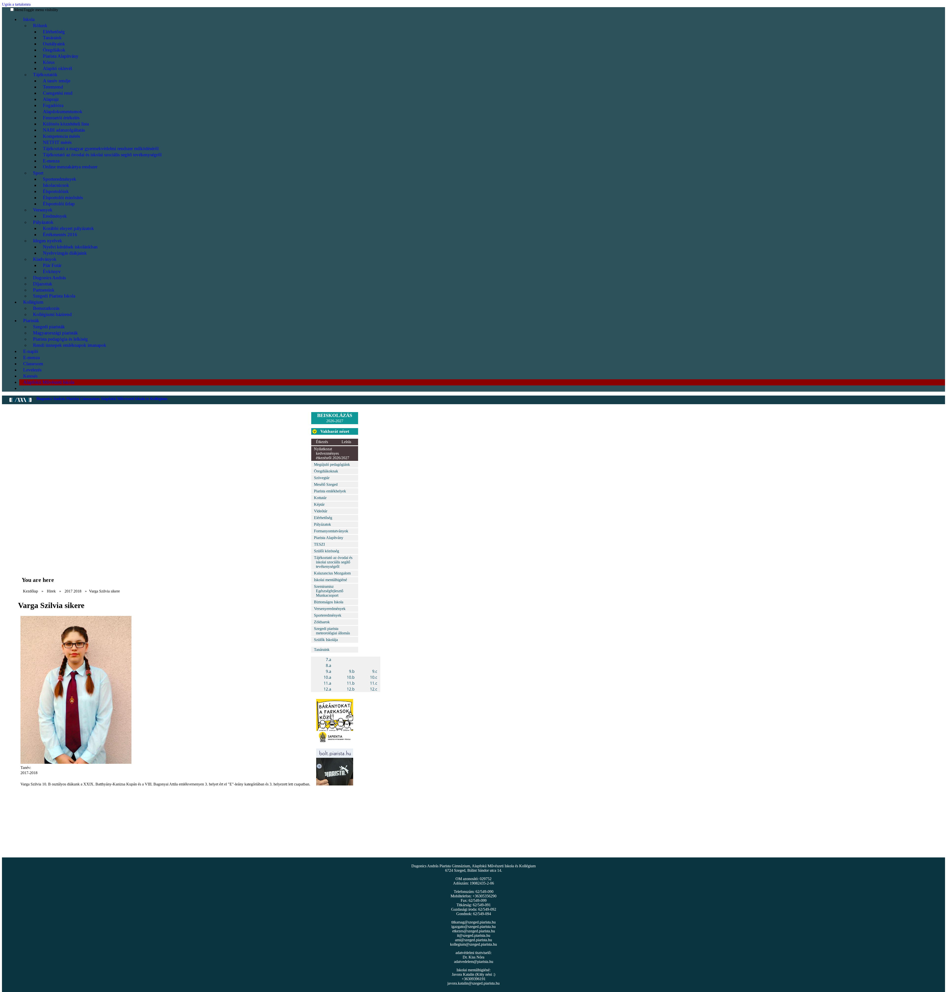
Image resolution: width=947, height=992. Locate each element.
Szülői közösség (326, 551)
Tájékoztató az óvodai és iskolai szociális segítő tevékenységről (102, 154)
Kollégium (33, 302)
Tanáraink (52, 37)
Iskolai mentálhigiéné (330, 580)
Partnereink (44, 290)
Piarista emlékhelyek (330, 491)
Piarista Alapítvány (60, 56)
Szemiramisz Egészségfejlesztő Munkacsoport (328, 590)
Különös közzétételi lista (66, 123)
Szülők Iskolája (326, 640)
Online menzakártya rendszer (70, 166)
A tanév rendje (56, 80)
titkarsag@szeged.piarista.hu (473, 922)
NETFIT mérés (57, 142)
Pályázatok (43, 222)
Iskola (29, 19)
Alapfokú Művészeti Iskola (48, 382)
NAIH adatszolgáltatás (64, 130)
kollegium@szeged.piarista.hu (473, 944)
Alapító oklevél (57, 68)
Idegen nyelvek (47, 240)
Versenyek (43, 209)
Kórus (49, 62)
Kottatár (320, 498)
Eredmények (55, 216)
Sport (38, 172)
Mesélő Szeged (326, 484)
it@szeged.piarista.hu (473, 935)
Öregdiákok (54, 49)
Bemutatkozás (46, 308)
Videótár (320, 511)
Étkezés (322, 442)
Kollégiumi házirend (52, 314)
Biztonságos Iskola (328, 602)
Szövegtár (321, 478)
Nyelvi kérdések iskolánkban (70, 246)
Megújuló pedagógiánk (332, 464)
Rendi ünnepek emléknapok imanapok (69, 345)
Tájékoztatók (45, 74)
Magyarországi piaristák (55, 332)
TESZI (319, 544)
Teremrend (53, 86)
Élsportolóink (56, 191)
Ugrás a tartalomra (16, 4)
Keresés (30, 376)
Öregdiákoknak (326, 471)
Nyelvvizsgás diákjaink (65, 253)
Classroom (33, 363)
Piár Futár (52, 265)
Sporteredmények (59, 179)
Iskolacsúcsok (56, 185)
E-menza (51, 160)
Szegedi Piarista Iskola (54, 295)
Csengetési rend (58, 93)
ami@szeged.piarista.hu (473, 940)
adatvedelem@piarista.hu (473, 961)
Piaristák (31, 320)
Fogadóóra (53, 105)
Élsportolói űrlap (59, 203)
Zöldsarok (322, 622)
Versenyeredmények (330, 609)
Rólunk (40, 25)
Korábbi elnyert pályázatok (68, 228)
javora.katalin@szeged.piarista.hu (473, 983)
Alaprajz (51, 99)
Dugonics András (49, 277)
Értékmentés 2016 (60, 234)
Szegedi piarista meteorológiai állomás (332, 631)
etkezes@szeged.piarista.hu (473, 931)
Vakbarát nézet (334, 431)
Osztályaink (54, 43)
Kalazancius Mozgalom (332, 573)
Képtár (319, 504)
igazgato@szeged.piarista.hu (473, 926)
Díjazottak (42, 283)
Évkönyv (52, 271)
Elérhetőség (54, 31)
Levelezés (32, 369)
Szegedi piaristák (49, 326)
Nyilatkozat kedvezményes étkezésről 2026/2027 (331, 453)
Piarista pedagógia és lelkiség (60, 339)
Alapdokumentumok (62, 111)
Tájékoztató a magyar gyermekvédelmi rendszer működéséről (101, 148)
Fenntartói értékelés (61, 117)
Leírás (346, 442)
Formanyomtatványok (331, 531)
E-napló (30, 351)
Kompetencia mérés (61, 136)
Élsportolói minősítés (63, 197)
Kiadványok (44, 259)
